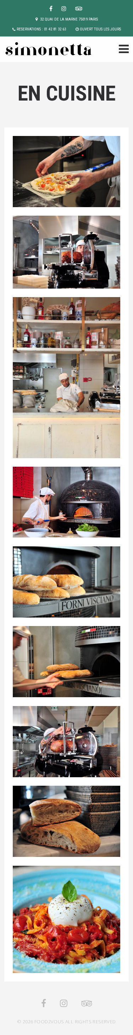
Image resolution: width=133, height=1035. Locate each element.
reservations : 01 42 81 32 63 (41, 29)
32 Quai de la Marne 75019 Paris (69, 19)
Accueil (122, 50)
